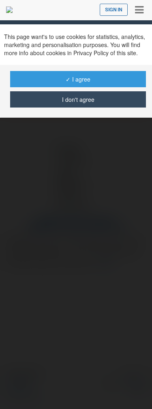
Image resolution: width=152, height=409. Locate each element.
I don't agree (78, 99)
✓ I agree (78, 79)
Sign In (113, 10)
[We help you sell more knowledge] (9, 9)
